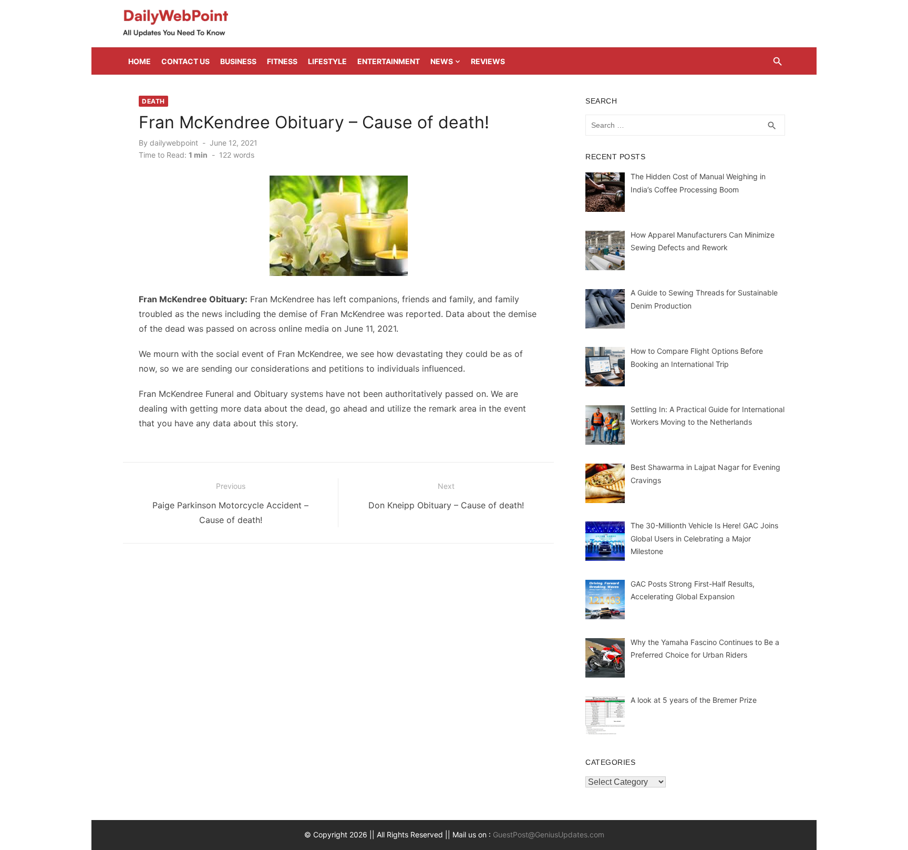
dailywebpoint (174, 142)
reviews (488, 61)
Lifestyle (327, 61)
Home (139, 61)
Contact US (185, 61)
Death (153, 101)
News (441, 61)
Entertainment (388, 61)
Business (238, 61)
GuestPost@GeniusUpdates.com (548, 834)
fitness (282, 61)
